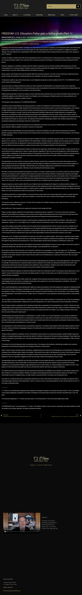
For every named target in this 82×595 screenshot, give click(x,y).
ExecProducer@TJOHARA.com (11, 591)
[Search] (78, 6)
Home (5, 15)
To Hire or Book (73, 15)
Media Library (51, 15)
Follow (62, 15)
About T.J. (15, 15)
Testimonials (39, 15)
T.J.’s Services (27, 15)
